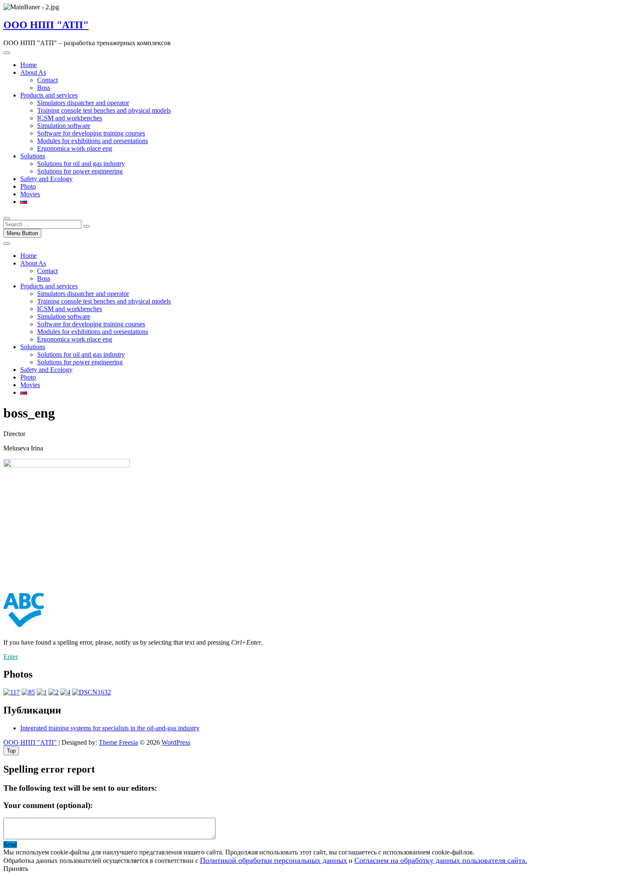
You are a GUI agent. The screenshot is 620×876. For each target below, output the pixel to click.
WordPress (176, 742)
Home (28, 64)
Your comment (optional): (48, 805)
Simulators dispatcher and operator (83, 102)
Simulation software (63, 125)
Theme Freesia (118, 742)
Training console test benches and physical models (104, 110)
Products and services (49, 95)
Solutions (32, 156)
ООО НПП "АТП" (46, 24)
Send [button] (10, 844)
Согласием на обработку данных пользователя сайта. (440, 860)
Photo (28, 186)
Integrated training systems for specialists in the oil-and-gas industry (109, 728)
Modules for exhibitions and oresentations (92, 140)
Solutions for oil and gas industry (81, 163)
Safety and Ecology (46, 178)
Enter (10, 656)
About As (33, 72)
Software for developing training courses (91, 133)
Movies (30, 194)
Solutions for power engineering (80, 171)
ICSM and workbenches (69, 118)
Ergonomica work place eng (74, 148)
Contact (47, 80)
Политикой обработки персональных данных (273, 860)
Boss (43, 87)
